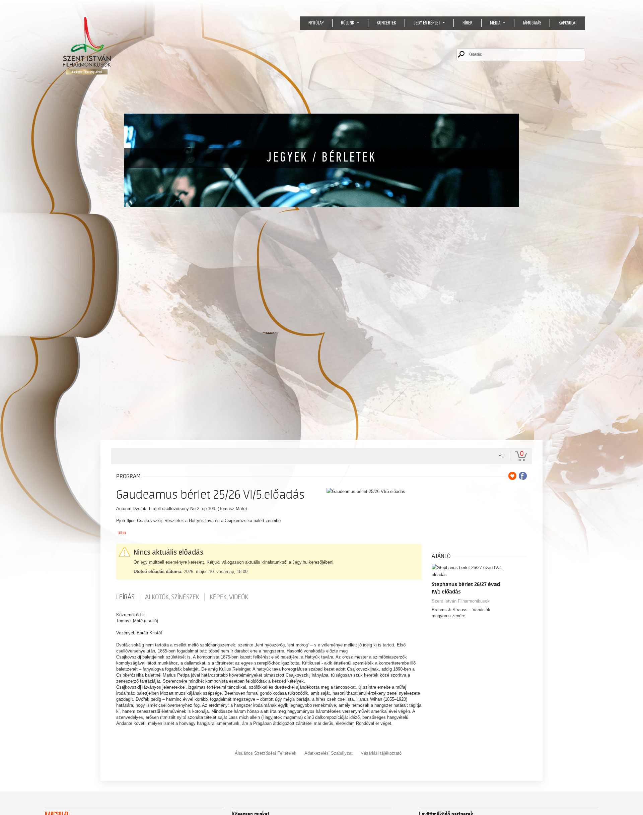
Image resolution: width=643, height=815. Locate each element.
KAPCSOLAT (568, 23)
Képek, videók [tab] (229, 597)
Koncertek (386, 23)
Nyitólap (316, 23)
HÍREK (467, 23)
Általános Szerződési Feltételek (265, 753)
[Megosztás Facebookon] (523, 476)
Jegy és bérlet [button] (427, 23)
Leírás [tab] (125, 597)
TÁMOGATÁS (532, 23)
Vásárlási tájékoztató (381, 753)
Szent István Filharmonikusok (461, 601)
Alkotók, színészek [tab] (172, 597)
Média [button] (495, 23)
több (122, 532)
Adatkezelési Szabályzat (328, 753)
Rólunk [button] (348, 23)
